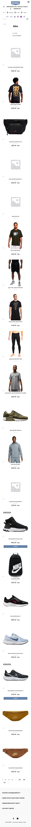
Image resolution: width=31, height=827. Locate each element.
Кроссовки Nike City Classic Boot (15, 538)
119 (20, 779)
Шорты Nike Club (15, 216)
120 (24, 779)
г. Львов (24, 12)
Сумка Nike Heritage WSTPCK (15, 501)
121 (4, 782)
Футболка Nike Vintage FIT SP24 (15, 321)
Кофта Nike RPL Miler (15, 464)
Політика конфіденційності (11, 792)
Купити (15, 546)
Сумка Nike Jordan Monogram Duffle (15, 67)
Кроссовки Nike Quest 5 (15, 616)
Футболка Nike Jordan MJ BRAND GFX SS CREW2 (15, 393)
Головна (4, 24)
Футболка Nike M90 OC (15, 250)
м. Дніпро (11, 12)
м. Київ (17, 12)
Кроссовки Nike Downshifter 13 (15, 179)
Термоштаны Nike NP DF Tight (15, 359)
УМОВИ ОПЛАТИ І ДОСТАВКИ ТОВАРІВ (13, 798)
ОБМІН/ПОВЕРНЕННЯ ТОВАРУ (11, 803)
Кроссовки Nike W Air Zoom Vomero (15, 653)
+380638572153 (17, 8)
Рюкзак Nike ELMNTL (15, 578)
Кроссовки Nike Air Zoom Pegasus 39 (15, 690)
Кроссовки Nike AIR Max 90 (15, 430)
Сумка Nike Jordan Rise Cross (15, 141)
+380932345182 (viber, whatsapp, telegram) (17, 6)
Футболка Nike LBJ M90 (15, 104)
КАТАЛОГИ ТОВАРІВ (8, 808)
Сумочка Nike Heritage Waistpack (15, 730)
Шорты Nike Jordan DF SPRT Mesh (15, 287)
